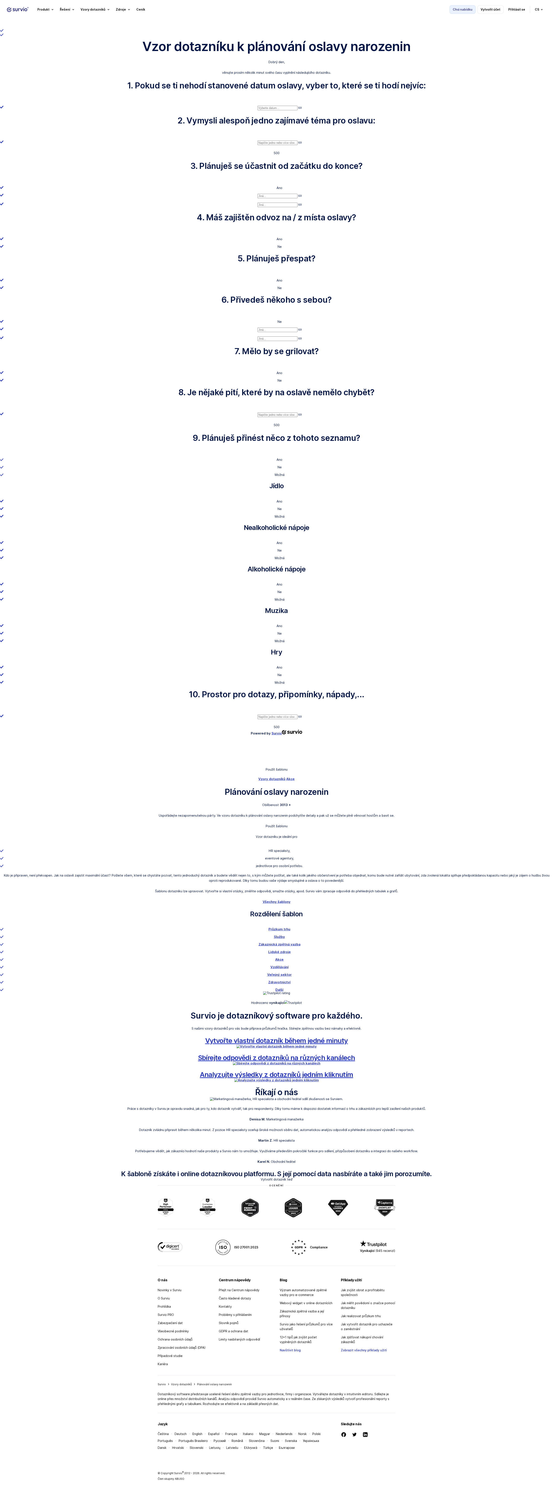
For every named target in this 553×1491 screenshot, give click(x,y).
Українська (311, 1441)
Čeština (163, 1434)
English (197, 1434)
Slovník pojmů (228, 1323)
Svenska (291, 1441)
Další (279, 990)
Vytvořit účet (490, 9)
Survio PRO (166, 1315)
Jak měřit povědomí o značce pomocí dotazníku (368, 1305)
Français (231, 1434)
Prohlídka (164, 1306)
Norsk (302, 1434)
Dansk (162, 1447)
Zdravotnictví (279, 982)
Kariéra (163, 1364)
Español (213, 1434)
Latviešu (232, 1447)
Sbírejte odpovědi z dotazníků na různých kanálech (276, 1058)
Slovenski (196, 1447)
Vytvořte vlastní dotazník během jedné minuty (276, 1041)
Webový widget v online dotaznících (306, 1303)
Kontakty (225, 1306)
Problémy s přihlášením (235, 1315)
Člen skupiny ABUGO (171, 1478)
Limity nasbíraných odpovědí (239, 1339)
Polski (316, 1434)
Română (237, 1441)
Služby (279, 937)
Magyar (264, 1434)
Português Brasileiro (193, 1441)
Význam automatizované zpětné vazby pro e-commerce (303, 1292)
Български (287, 1447)
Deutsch (181, 1434)
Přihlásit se (516, 9)
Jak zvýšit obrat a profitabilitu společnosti (363, 1292)
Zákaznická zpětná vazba (279, 944)
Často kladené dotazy (235, 1298)
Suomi (274, 1441)
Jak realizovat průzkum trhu (361, 1316)
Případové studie (170, 1356)
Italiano (248, 1434)
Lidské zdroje (279, 952)
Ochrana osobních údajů (175, 1339)
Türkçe (268, 1447)
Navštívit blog (290, 1350)
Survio (162, 1384)
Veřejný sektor (279, 975)
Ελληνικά (250, 1447)
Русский (220, 1441)
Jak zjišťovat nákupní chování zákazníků (362, 1339)
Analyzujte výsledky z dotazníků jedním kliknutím (276, 1074)
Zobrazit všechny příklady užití (364, 1350)
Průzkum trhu (279, 929)
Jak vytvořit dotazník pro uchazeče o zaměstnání (367, 1326)
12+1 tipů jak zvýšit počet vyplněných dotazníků (298, 1339)
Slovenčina (257, 1441)
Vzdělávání (279, 967)
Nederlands (284, 1434)
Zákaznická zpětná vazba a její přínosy (302, 1313)
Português (165, 1441)
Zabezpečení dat (170, 1323)
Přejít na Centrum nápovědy (239, 1290)
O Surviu (164, 1298)
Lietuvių (214, 1447)
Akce (290, 779)
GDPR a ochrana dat (233, 1331)
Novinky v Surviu (169, 1290)
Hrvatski (178, 1447)
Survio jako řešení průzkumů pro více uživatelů (306, 1326)
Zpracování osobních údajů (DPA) (182, 1347)
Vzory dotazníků (271, 779)
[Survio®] (18, 9)
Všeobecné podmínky (173, 1331)
